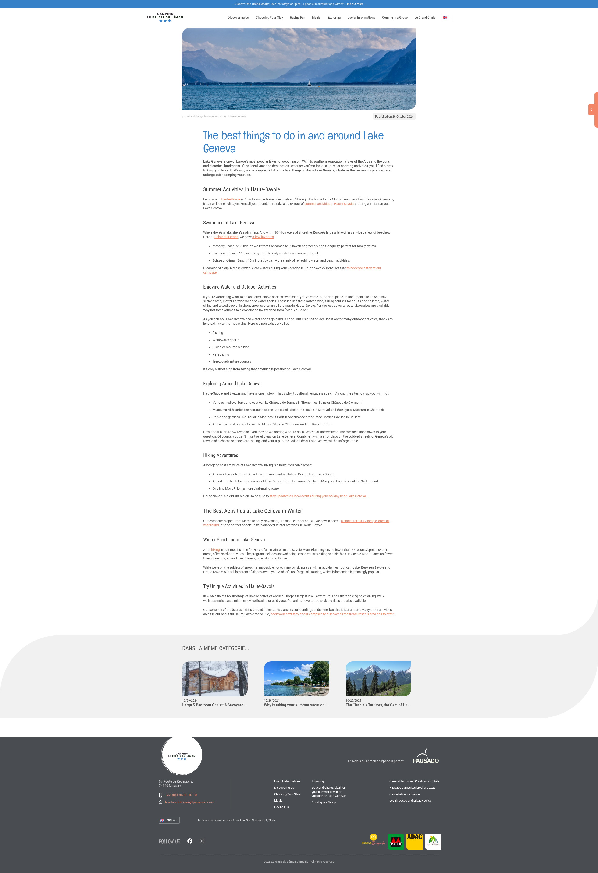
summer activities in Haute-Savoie (329, 204)
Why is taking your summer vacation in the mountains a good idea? (296, 704)
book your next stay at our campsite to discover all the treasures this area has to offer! (333, 614)
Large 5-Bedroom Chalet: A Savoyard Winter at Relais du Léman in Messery (215, 704)
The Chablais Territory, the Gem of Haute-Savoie (378, 704)
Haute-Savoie (230, 199)
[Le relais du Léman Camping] (182, 755)
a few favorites (263, 237)
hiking (215, 550)
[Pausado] (425, 755)
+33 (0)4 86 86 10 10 (181, 795)
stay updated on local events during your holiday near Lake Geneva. (318, 496)
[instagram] (202, 841)
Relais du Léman (226, 237)
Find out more (354, 4)
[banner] (165, 17)
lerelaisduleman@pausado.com (189, 802)
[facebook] (189, 841)
